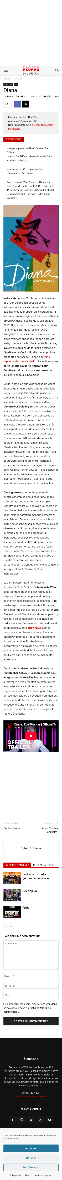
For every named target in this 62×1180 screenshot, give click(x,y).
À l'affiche (8, 883)
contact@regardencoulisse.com (31, 1096)
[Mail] (31, 1119)
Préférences (31, 1167)
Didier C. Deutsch (15, 96)
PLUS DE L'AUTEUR (43, 865)
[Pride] (12, 912)
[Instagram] (21, 1119)
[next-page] (11, 924)
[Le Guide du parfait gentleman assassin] (12, 878)
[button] (5, 70)
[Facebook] (17, 104)
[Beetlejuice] (12, 895)
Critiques (18, 78)
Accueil (6, 78)
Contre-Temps (11, 828)
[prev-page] (5, 924)
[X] (25, 104)
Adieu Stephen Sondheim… (50, 830)
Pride (25, 907)
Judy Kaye (34, 627)
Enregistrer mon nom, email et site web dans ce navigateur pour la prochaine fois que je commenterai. (30, 1007)
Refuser (31, 1158)
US (16, 84)
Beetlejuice (30, 891)
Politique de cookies (19, 1175)
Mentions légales (42, 1175)
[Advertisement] (31, 33)
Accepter (31, 1148)
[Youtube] (49, 1119)
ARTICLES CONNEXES (17, 865)
